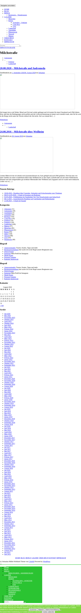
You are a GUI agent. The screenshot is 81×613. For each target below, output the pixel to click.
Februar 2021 (8, 375)
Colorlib (31, 561)
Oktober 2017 (9, 442)
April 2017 (7, 453)
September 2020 (9, 384)
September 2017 (9, 443)
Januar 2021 (8, 377)
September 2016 (9, 466)
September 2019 (9, 405)
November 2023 (9, 333)
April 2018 (7, 432)
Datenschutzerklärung (52, 609)
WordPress (46, 561)
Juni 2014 (7, 514)
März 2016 (7, 478)
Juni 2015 (7, 495)
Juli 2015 (7, 493)
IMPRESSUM (9, 42)
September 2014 (9, 510)
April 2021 (7, 373)
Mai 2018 (7, 430)
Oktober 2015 (9, 487)
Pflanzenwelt (12, 32)
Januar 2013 (8, 541)
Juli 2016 (7, 470)
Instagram (7, 253)
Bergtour (7, 217)
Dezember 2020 (9, 379)
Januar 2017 (8, 459)
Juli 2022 (7, 348)
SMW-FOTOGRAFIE (7, 47)
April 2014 (7, 518)
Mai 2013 (7, 533)
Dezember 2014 (9, 506)
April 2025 (7, 321)
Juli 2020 (7, 388)
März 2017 (7, 455)
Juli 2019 (7, 409)
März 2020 (7, 396)
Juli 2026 (7, 314)
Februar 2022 (8, 358)
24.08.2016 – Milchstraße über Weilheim (22, 131)
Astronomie (8, 58)
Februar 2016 (8, 480)
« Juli (2, 305)
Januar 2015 (8, 505)
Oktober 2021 (9, 363)
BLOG (6, 11)
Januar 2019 (8, 417)
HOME (6, 9)
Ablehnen (41, 609)
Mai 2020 (7, 392)
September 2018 (9, 422)
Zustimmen (33, 609)
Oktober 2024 (9, 323)
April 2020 (7, 394)
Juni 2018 (7, 428)
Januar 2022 (8, 359)
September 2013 (9, 526)
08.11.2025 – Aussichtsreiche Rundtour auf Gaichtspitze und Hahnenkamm (29, 199)
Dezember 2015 (9, 484)
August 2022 (8, 346)
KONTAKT (8, 40)
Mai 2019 (7, 413)
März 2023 (7, 338)
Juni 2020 (7, 390)
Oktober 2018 (9, 421)
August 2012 (8, 550)
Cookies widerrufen (48, 612)
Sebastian (41, 73)
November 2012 (9, 545)
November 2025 (9, 317)
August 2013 (8, 527)
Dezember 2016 (9, 461)
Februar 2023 (8, 340)
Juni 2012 (7, 554)
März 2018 (7, 434)
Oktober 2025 (9, 319)
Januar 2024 (8, 331)
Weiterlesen (4, 120)
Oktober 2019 (9, 403)
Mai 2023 (7, 335)
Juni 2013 (7, 531)
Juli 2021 (7, 367)
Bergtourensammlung (11, 250)
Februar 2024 (8, 329)
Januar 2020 (8, 400)
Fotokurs (7, 220)
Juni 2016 (7, 472)
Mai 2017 (7, 451)
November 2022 (9, 342)
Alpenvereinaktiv (10, 248)
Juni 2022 (7, 350)
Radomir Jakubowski (11, 259)
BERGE (7, 13)
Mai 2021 (7, 371)
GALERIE (8, 17)
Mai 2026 (7, 316)
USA (14, 26)
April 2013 (7, 535)
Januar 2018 (8, 436)
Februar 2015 (8, 503)
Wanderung (8, 239)
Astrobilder (12, 30)
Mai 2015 (7, 497)
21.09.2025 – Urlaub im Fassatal (15, 201)
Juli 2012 (7, 552)
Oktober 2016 (9, 464)
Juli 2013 (7, 529)
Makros (11, 36)
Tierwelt (11, 34)
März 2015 (7, 501)
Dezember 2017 (9, 438)
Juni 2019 (7, 411)
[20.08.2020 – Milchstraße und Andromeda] (37, 109)
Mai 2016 (7, 474)
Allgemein (7, 209)
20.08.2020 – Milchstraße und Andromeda (22, 68)
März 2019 (7, 415)
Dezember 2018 (9, 419)
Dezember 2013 (9, 522)
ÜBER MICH (9, 38)
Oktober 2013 (9, 524)
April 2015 (7, 499)
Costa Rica (16, 24)
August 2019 (8, 407)
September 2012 (9, 548)
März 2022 (7, 356)
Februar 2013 (8, 539)
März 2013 (7, 537)
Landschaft (12, 28)
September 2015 (9, 489)
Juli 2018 (7, 426)
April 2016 (7, 476)
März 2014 (7, 520)
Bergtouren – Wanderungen (17, 15)
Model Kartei (8, 255)
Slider (6, 234)
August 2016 (8, 468)
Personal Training (10, 257)
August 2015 (8, 491)
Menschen (11, 19)
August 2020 (8, 386)
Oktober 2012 (9, 547)
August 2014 (8, 512)
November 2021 (9, 361)
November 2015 (9, 485)
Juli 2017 (7, 447)
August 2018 (8, 424)
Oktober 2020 (9, 382)
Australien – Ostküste (20, 23)
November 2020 (9, 380)
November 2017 (9, 440)
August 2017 (8, 445)
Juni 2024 (7, 325)
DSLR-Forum (9, 252)
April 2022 (7, 354)
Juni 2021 (7, 369)
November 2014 (9, 508)
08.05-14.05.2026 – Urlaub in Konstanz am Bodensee (22, 195)
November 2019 (9, 401)
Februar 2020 (8, 398)
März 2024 (7, 327)
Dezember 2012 (9, 543)
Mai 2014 (7, 516)
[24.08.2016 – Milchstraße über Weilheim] (26, 172)
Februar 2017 (8, 457)
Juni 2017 (7, 449)
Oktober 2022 (9, 344)
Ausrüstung (8, 213)
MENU (3, 565)
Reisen (10, 21)
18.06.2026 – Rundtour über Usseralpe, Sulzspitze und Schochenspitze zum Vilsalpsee (33, 193)
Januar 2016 (8, 482)
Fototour (11, 62)
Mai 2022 (7, 352)
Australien (7, 215)
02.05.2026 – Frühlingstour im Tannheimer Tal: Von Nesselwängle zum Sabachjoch (32, 197)
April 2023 (7, 337)
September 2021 (9, 365)
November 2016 (9, 463)
